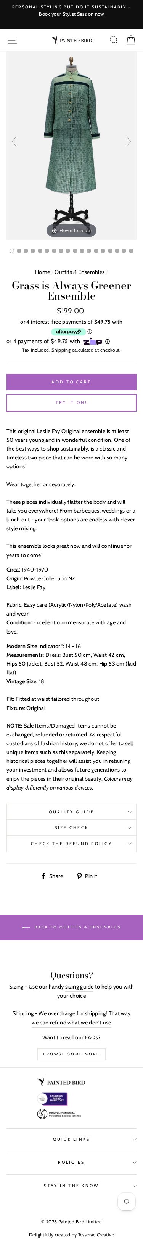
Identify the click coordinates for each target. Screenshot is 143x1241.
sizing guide (79, 986)
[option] (71, 11)
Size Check (72, 827)
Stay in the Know (71, 1185)
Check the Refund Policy (71, 843)
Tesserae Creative (96, 1235)
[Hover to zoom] (71, 145)
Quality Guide (71, 811)
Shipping (61, 350)
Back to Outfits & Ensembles (77, 927)
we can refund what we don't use (71, 1022)
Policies (71, 1162)
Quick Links (71, 1139)
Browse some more (71, 1054)
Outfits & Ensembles (79, 272)
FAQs (91, 1037)
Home (42, 272)
